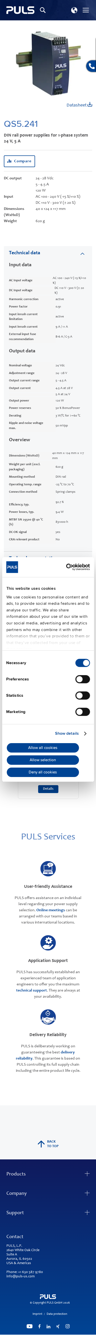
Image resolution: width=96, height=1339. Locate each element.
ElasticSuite (68, 1336)
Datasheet (77, 105)
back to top (53, 1144)
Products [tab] (16, 1174)
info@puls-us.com (20, 1276)
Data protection (57, 1314)
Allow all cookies (42, 747)
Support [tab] (15, 1213)
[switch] (82, 680)
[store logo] (20, 10)
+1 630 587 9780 (30, 1272)
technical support (31, 990)
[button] (74, 10)
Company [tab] (16, 1193)
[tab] (48, 253)
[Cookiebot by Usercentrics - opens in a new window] (68, 567)
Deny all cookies (43, 772)
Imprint (37, 1314)
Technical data (24, 253)
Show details (67, 733)
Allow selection (43, 760)
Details (48, 789)
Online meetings (50, 910)
